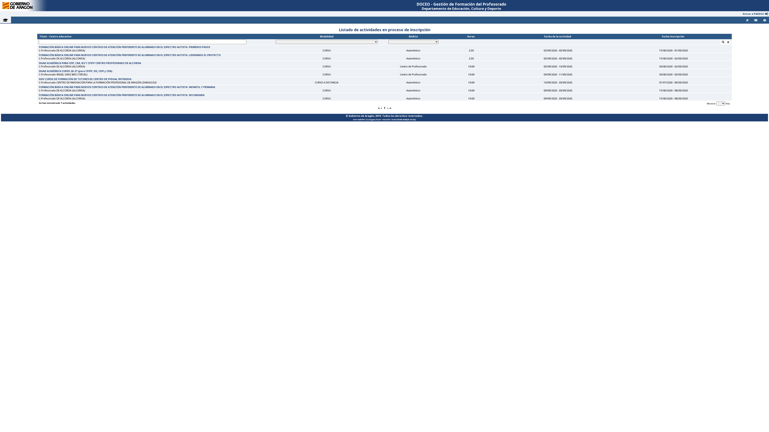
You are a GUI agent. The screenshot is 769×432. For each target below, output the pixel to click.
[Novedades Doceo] (747, 20)
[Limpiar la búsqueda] (728, 42)
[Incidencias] (755, 20)
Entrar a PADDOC (754, 14)
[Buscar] (723, 42)
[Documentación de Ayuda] (764, 20)
